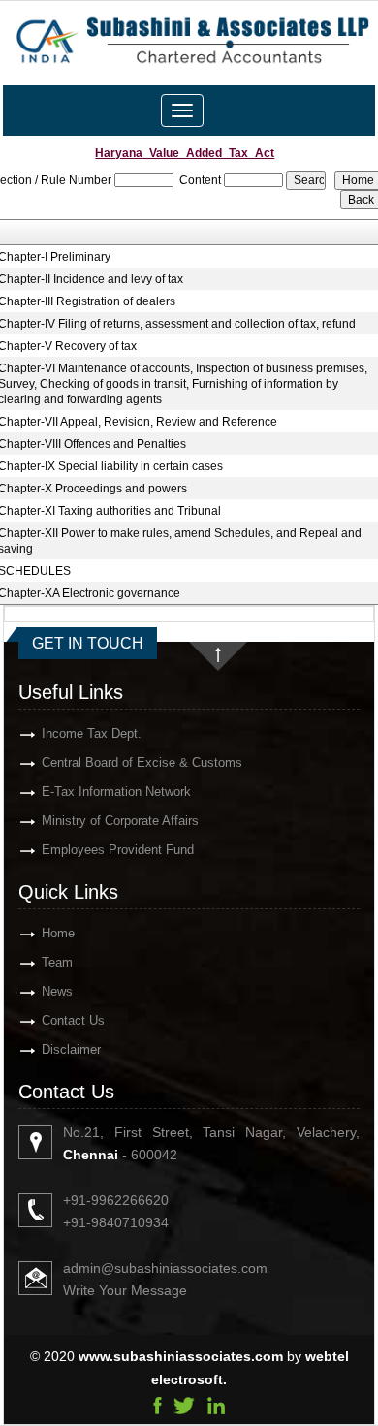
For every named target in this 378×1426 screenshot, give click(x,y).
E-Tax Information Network (116, 791)
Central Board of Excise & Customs (142, 762)
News (57, 991)
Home (58, 933)
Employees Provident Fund (118, 849)
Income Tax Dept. (92, 733)
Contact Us (73, 1020)
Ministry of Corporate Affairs (120, 820)
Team (57, 962)
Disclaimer (71, 1049)
